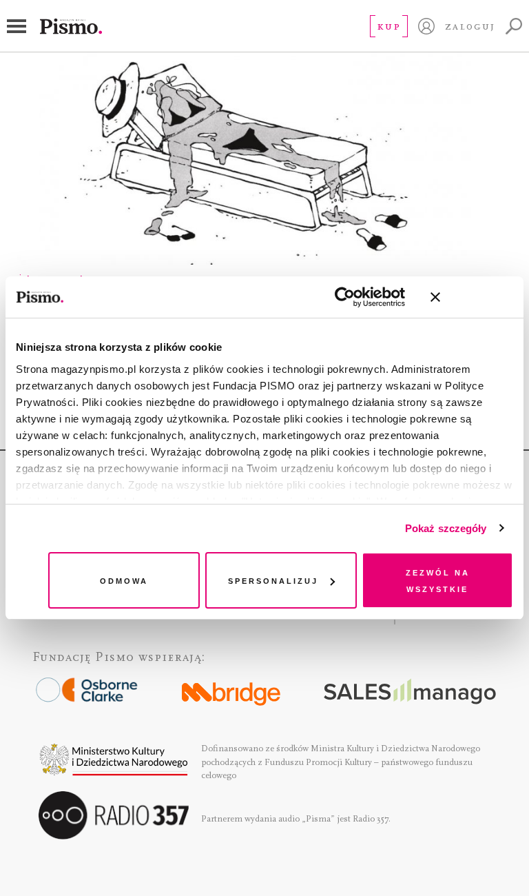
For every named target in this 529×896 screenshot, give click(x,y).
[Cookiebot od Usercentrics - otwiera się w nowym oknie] (344, 297)
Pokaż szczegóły (446, 528)
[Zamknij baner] (472, 297)
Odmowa (124, 580)
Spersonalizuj (273, 580)
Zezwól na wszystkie (438, 580)
